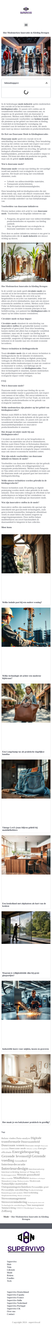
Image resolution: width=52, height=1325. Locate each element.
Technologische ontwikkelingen (13, 1205)
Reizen (10, 1275)
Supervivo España (15, 1295)
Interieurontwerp (36, 1169)
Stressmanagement (13, 1198)
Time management (35, 1205)
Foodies (10, 1278)
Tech (9, 1281)
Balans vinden (8, 1138)
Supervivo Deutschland (18, 1292)
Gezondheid (21, 1160)
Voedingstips (39, 1208)
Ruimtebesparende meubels (12, 1193)
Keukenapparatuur (8, 1175)
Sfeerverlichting (30, 1192)
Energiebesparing (25, 1152)
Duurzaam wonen (13, 1145)
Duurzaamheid (30, 1141)
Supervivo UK (13, 1308)
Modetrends (35, 1181)
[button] (26, 25)
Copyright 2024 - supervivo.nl (26, 1322)
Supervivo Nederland (17, 1303)
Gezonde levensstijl (16, 1156)
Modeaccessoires (23, 1181)
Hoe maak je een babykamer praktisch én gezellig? (26, 1122)
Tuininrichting (8, 1208)
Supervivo (12, 1261)
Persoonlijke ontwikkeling (14, 1189)
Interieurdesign (14, 1168)
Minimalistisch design (9, 1181)
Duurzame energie (32, 1146)
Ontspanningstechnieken (16, 1186)
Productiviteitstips (36, 1190)
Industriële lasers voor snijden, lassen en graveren (25, 1049)
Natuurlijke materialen (14, 1183)
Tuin (9, 1267)
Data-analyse (23, 1138)
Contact (10, 1314)
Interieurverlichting (10, 1172)
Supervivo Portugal (16, 1306)
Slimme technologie (23, 1195)
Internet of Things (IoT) (30, 1172)
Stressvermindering (14, 1202)
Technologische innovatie (36, 1202)
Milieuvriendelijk (7, 1178)
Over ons (11, 1311)
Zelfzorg (6, 1211)
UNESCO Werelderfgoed (25, 1208)
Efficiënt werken (31, 1148)
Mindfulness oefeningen (37, 1178)
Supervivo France (15, 1297)
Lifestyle (11, 1270)
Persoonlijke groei (39, 1187)
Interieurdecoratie (13, 1164)
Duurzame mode (17, 1148)
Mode (6, 1217)
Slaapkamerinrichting (9, 1195)
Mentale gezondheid (28, 1174)
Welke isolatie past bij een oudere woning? (22, 602)
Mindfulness (21, 1178)
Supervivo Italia (14, 1300)
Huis (9, 1264)
